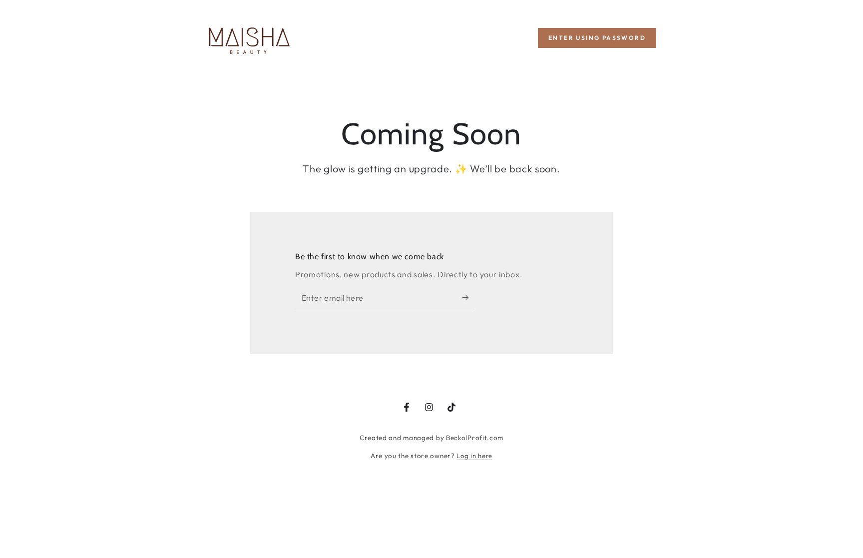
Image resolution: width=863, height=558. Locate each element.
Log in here (474, 456)
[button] (597, 38)
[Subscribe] (468, 298)
